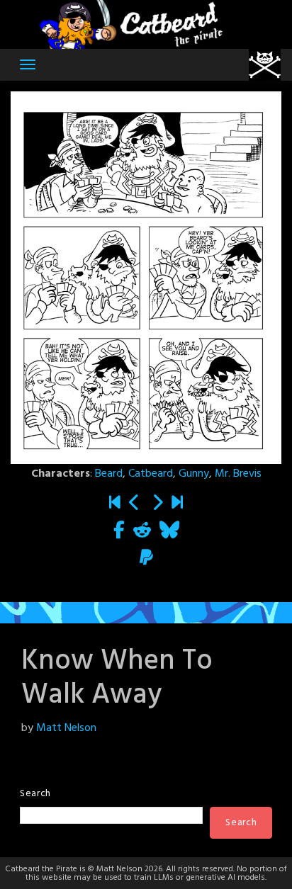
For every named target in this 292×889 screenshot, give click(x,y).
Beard (109, 474)
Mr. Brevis (238, 474)
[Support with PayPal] (146, 559)
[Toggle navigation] (27, 64)
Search (35, 793)
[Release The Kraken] (134, 504)
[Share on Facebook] (119, 532)
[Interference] (157, 504)
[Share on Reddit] (142, 532)
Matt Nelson (66, 728)
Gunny (194, 474)
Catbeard (150, 474)
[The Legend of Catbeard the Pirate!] (114, 504)
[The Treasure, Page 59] (177, 504)
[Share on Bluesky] (169, 532)
